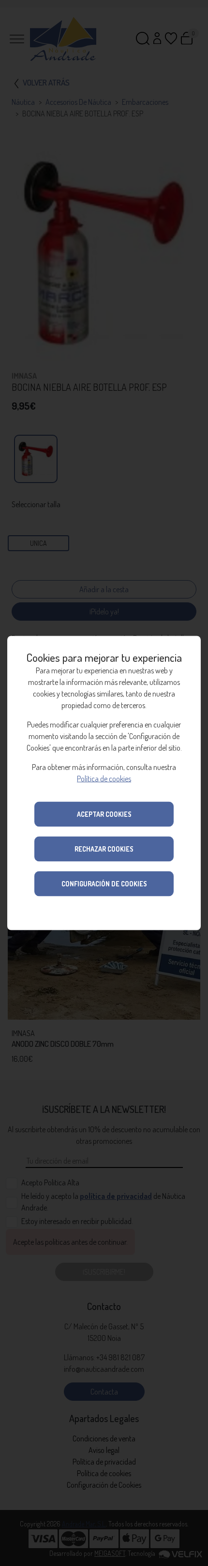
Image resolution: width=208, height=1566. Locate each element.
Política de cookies (104, 778)
